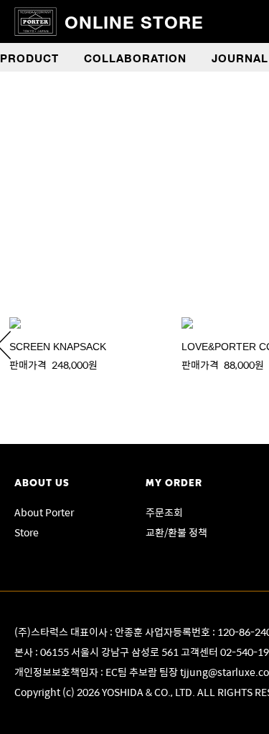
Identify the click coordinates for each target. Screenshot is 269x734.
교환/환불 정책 (176, 532)
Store (26, 532)
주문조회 (164, 512)
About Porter (44, 512)
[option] (86, 344)
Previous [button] (43, 86)
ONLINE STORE (134, 21)
